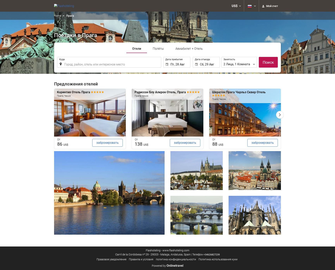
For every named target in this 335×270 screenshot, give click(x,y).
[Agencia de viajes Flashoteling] (64, 6)
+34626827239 (212, 254)
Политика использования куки (218, 259)
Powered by (167, 265)
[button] (236, 6)
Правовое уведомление (111, 259)
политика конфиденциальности (176, 259)
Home (57, 15)
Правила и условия (141, 259)
